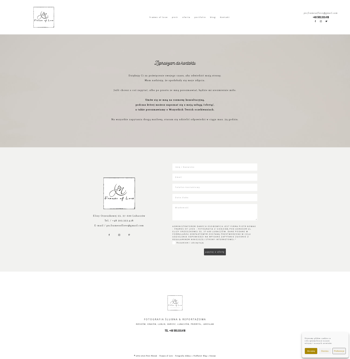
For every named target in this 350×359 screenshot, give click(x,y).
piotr (175, 17)
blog (213, 17)
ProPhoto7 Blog (200, 356)
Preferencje (339, 351)
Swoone (212, 356)
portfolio (200, 17)
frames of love (158, 17)
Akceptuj (311, 351)
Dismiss (325, 351)
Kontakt (225, 17)
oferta (186, 17)
